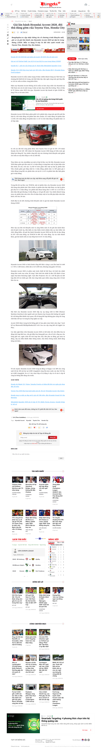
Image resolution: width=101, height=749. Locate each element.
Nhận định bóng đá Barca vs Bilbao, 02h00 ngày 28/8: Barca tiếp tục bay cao (31, 522)
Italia (64, 11)
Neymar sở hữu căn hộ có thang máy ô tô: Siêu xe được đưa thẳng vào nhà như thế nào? (31, 667)
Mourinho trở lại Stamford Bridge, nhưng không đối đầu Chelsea (31, 488)
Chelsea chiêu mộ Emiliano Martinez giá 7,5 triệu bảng (17, 487)
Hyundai (28, 420)
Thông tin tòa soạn (15, 746)
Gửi (61, 458)
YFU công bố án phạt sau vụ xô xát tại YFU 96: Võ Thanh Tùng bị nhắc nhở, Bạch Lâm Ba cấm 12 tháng (17, 523)
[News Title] (8, 41)
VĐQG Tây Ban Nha (29, 530)
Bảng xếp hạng (53, 539)
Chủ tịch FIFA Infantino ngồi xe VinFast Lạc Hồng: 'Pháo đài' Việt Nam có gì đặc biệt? (44, 641)
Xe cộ (30, 21)
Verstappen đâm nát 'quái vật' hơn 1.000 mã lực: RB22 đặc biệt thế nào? (44, 667)
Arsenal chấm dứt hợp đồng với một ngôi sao (43, 487)
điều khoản (35, 443)
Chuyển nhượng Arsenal (43, 493)
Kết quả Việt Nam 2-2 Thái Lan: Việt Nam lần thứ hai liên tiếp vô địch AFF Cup (31, 600)
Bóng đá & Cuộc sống (20, 21)
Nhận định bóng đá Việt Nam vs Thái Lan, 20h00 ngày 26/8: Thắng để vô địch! (78, 70)
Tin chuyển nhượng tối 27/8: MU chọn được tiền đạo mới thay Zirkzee (58, 521)
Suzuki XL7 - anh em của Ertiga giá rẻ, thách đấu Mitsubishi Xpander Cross (36, 66)
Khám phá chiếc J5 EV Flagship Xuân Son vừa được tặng (31, 640)
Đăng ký (52, 437)
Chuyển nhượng (32, 11)
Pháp (59, 11)
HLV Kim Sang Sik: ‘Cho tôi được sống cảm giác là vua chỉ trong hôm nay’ (17, 599)
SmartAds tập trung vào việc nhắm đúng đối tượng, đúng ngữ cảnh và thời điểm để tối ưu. (66, 724)
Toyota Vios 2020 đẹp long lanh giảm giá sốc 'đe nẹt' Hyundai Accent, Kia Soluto (37, 391)
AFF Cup (17, 11)
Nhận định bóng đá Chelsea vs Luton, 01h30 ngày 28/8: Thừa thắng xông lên (44, 521)
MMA (13, 531)
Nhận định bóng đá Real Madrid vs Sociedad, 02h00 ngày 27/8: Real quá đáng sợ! (78, 84)
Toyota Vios (36, 420)
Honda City (44, 420)
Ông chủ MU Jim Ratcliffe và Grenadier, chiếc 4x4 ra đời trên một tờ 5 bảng (17, 640)
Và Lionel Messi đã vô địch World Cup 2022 (72, 46)
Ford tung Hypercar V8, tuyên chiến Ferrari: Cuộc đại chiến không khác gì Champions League (58, 698)
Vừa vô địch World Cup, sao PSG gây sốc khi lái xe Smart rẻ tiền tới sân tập (44, 695)
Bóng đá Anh (82, 11)
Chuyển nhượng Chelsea (16, 493)
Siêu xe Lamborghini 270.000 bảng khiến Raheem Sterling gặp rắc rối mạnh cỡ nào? (17, 668)
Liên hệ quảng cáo (25, 746)
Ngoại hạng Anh (44, 544)
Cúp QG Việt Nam (22, 544)
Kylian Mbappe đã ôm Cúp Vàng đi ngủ (72, 38)
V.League (14, 544)
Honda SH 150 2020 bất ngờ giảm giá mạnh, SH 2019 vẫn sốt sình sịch (34, 57)
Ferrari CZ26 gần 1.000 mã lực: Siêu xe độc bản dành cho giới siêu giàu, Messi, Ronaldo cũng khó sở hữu (17, 697)
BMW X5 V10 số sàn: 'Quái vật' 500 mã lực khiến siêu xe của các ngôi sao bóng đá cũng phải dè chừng (58, 669)
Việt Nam (23, 11)
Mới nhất (73, 11)
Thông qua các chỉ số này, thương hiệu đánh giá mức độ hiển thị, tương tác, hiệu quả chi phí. (50, 104)
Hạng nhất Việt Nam (33, 544)
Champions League (43, 11)
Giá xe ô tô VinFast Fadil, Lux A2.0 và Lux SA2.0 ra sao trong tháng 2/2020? (36, 61)
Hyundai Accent (20, 420)
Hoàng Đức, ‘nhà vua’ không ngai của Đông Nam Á (58, 598)
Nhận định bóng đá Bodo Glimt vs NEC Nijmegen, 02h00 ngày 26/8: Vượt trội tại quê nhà (44, 601)
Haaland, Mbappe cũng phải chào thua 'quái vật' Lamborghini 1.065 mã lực (31, 696)
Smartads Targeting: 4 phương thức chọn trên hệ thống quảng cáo (65, 719)
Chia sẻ (25, 32)
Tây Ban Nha (53, 11)
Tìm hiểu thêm (40, 108)
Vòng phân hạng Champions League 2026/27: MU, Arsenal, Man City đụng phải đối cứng (57, 491)
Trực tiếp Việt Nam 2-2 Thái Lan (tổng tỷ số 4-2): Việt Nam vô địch (78, 63)
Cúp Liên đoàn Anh (42, 528)
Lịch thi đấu (19, 539)
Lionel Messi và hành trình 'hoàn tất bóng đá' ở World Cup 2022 (72, 31)
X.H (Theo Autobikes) (19, 417)
